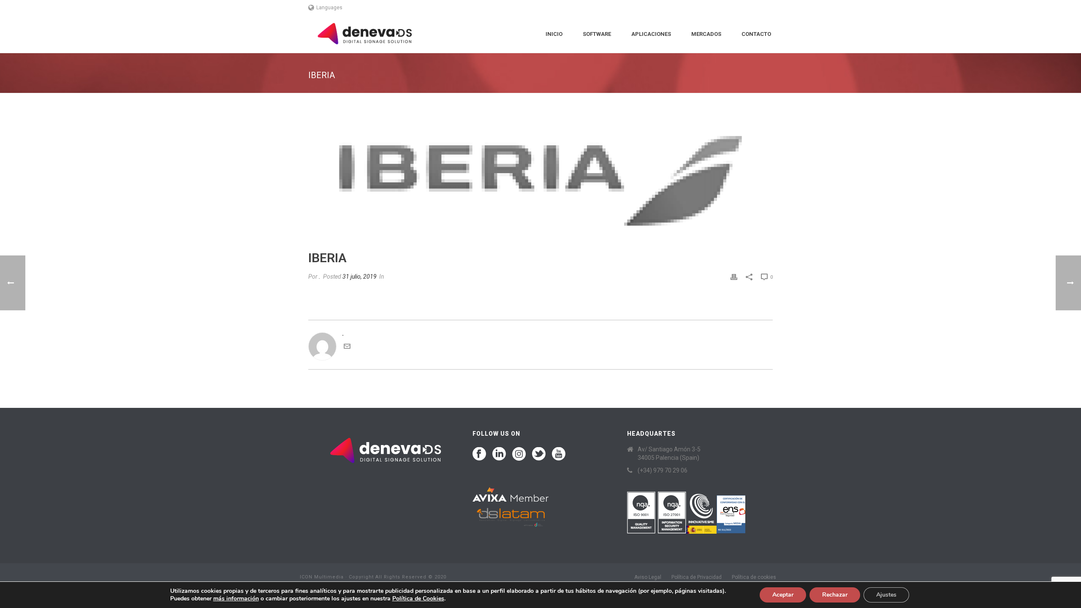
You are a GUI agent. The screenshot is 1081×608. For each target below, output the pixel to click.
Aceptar (782, 595)
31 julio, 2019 (359, 276)
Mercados (706, 34)
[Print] (734, 277)
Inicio (554, 34)
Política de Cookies (418, 598)
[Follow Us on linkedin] (499, 454)
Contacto (756, 34)
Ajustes (886, 595)
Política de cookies (754, 577)
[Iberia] (540, 177)
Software (597, 34)
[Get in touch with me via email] (347, 347)
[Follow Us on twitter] (539, 454)
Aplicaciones (651, 34)
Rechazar (834, 595)
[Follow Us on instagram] (519, 454)
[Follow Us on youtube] (558, 454)
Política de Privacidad (696, 577)
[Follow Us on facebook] (479, 454)
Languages (329, 8)
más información (236, 598)
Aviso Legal (647, 577)
